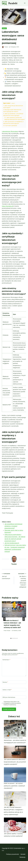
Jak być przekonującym (12, 543)
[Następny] (23, 619)
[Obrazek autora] (3, 47)
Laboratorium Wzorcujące (10, 131)
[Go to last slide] (4, 619)
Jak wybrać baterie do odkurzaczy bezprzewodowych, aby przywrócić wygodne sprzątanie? (15, 762)
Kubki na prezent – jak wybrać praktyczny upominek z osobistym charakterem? (14, 786)
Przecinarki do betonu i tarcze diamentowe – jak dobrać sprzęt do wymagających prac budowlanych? (15, 740)
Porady (4, 28)
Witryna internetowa (9, 697)
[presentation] (14, 609)
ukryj (13, 103)
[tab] (10, 638)
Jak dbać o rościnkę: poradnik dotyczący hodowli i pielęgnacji (22, 580)
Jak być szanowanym (6, 576)
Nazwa (5, 682)
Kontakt (23, 854)
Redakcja (22, 857)
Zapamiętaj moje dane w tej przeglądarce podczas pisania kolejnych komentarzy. (12, 703)
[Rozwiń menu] (24, 3)
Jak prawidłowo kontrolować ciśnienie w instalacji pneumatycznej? (13, 526)
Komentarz (6, 659)
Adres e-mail (7, 690)
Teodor (6, 46)
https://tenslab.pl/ (7, 206)
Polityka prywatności (12, 854)
